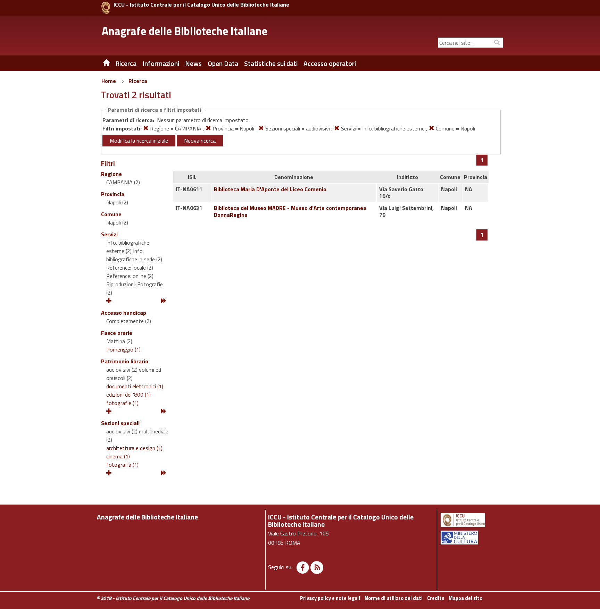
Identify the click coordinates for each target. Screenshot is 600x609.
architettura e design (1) (134, 448)
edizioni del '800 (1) (128, 394)
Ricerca (137, 81)
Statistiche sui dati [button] (271, 63)
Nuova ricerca (200, 140)
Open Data (223, 63)
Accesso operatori (329, 63)
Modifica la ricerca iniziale (139, 140)
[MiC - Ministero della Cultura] (471, 537)
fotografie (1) (122, 403)
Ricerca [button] (125, 63)
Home (108, 81)
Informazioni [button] (160, 63)
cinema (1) (118, 456)
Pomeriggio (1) (123, 349)
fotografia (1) (122, 464)
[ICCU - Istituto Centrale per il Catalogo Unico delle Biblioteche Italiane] (105, 8)
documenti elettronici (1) (134, 386)
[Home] (101, 63)
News (193, 63)
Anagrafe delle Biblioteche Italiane (184, 31)
